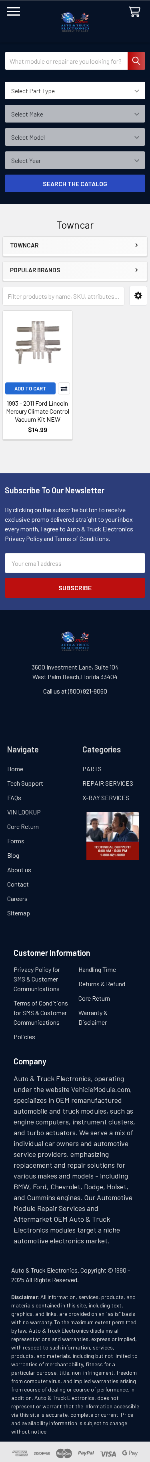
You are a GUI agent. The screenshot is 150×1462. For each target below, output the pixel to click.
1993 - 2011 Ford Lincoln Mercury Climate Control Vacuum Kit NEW (37, 411)
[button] (138, 296)
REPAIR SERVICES (107, 783)
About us (19, 869)
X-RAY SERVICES (105, 797)
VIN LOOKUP (24, 812)
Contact (18, 884)
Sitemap (18, 913)
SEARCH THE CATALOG (75, 183)
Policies (24, 1036)
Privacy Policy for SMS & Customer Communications (37, 978)
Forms (15, 841)
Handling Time (97, 969)
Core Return (23, 826)
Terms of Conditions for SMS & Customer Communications (41, 1012)
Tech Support (25, 783)
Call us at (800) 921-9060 (75, 691)
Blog (13, 855)
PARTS (92, 768)
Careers (17, 898)
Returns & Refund (101, 983)
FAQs (14, 797)
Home (15, 768)
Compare (64, 388)
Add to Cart (30, 388)
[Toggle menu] (13, 13)
